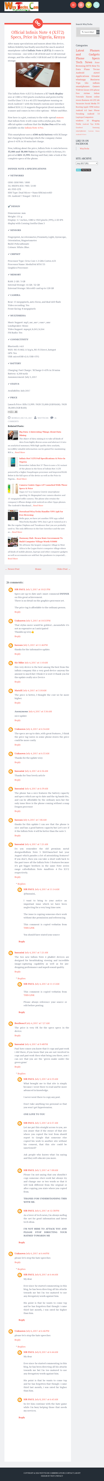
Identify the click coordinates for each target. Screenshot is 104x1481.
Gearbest (79, 127)
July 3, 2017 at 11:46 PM (35, 644)
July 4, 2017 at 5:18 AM (34, 690)
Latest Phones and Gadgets (88, 52)
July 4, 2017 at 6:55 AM (37, 753)
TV (98, 103)
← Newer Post (12, 568)
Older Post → (63, 568)
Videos (79, 89)
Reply (18, 611)
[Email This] (9, 412)
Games (96, 86)
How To (96, 65)
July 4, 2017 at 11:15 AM (47, 983)
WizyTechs (43, 418)
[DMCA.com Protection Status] (83, 170)
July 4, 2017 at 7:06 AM (35, 819)
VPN (91, 107)
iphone (96, 90)
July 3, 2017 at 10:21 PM (38, 589)
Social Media (90, 103)
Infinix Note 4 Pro (34, 127)
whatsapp (81, 79)
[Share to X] (14, 412)
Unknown (20, 620)
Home (38, 568)
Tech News (84, 62)
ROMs (97, 124)
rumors (60, 117)
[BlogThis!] (11, 412)
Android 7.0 (93, 113)
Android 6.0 (81, 110)
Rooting (79, 107)
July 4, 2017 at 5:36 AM (40, 711)
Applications (82, 76)
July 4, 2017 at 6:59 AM (36, 788)
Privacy (59, 1476)
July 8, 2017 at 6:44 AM (46, 1274)
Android (80, 72)
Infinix (97, 93)
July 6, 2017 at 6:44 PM (37, 1253)
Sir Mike (19, 662)
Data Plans (83, 69)
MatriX (19, 690)
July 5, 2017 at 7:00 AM (46, 1170)
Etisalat (96, 76)
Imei (90, 110)
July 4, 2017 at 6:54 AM (37, 728)
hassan (19, 644)
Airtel (96, 72)
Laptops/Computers (84, 117)
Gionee (86, 90)
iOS (91, 90)
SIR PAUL (20, 589)
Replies (21, 883)
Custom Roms (94, 131)
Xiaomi (89, 96)
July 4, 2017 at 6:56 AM (36, 770)
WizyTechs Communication (51, 1473)
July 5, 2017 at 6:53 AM (46, 1078)
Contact (70, 1473)
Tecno (96, 69)
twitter (97, 107)
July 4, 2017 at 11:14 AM (47, 889)
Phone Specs (88, 58)
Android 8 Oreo (81, 134)
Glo (86, 82)
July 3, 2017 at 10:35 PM (38, 620)
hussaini (19, 770)
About (78, 1473)
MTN (88, 65)
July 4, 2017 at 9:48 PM (36, 1044)
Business (85, 100)
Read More (20, 452)
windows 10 (82, 120)
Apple (86, 107)
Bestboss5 (20, 1023)
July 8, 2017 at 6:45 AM (46, 1399)
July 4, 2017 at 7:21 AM (36, 844)
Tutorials (80, 96)
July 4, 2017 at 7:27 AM (38, 1023)
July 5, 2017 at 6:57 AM (46, 1122)
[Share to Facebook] (16, 412)
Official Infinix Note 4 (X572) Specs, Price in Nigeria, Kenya (38, 35)
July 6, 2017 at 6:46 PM (37, 1330)
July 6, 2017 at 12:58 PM (47, 1210)
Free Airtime (83, 93)
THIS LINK (29, 927)
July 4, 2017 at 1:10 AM (36, 662)
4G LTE (93, 100)
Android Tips (88, 124)
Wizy (52, 1476)
